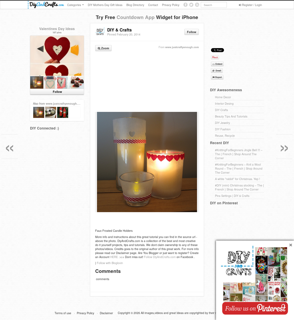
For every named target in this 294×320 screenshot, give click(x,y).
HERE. (114, 257)
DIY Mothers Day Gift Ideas (105, 5)
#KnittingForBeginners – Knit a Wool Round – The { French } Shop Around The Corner (238, 168)
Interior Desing (224, 103)
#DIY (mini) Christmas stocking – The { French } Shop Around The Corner (239, 187)
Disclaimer (106, 313)
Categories (74, 5)
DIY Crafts (221, 110)
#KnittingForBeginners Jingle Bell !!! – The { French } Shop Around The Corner (238, 154)
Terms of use (63, 313)
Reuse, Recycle (225, 136)
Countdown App (136, 17)
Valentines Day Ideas (57, 28)
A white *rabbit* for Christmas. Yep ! (237, 179)
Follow (191, 32)
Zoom (104, 48)
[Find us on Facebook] (185, 5)
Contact (153, 5)
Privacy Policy (170, 5)
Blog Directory (135, 5)
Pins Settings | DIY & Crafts (232, 196)
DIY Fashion (223, 129)
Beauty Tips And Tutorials (231, 116)
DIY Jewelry (222, 123)
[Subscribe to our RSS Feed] (197, 5)
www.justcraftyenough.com (182, 47)
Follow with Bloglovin (110, 263)
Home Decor (223, 97)
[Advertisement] (147, 82)
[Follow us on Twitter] (191, 5)
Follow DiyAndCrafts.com (160, 257)
